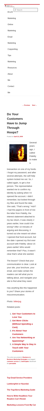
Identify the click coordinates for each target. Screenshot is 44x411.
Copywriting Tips (13, 52)
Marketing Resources (12, 65)
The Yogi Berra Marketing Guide (21, 390)
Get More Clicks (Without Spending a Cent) (22, 324)
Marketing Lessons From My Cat (21, 405)
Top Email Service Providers (19, 378)
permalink (12, 363)
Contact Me (11, 89)
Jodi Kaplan (25, 361)
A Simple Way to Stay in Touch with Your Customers (24, 347)
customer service (13, 361)
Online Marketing (12, 27)
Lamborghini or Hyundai (18, 384)
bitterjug (17, 301)
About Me (10, 77)
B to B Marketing (12, 15)
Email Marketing (12, 40)
